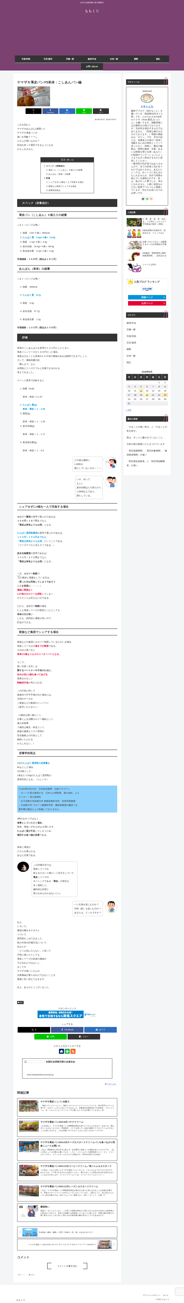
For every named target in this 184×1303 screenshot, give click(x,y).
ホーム (165, 1295)
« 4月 (128, 410)
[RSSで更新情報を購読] (72, 1051)
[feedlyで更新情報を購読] (67, 1051)
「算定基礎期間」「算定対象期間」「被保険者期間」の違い (147, 452)
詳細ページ (147, 297)
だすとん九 (147, 106)
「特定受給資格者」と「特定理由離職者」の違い (146, 463)
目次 (63, 159)
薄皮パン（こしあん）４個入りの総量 (65, 170)
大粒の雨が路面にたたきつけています (146, 444)
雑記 (21, 1002)
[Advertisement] (92, 36)
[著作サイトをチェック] (61, 1051)
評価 (48, 178)
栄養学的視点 (54, 190)
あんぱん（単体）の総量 (59, 174)
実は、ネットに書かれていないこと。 (146, 437)
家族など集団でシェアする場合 (62, 186)
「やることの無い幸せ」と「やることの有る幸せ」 (147, 429)
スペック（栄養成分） (56, 166)
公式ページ (147, 303)
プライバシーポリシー (151, 1295)
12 (141, 390)
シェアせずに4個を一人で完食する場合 (66, 182)
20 (147, 395)
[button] (101, 111)
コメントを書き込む (67, 1266)
